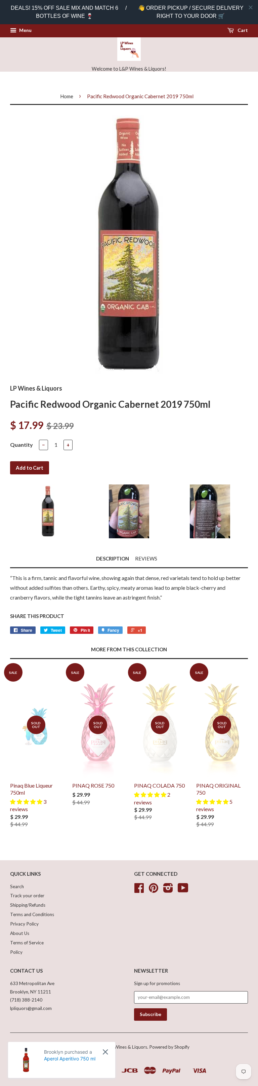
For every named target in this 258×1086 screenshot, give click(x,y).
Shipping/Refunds (27, 905)
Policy (16, 952)
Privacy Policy (24, 924)
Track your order (27, 895)
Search (17, 886)
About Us (19, 933)
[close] (251, 7)
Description (112, 558)
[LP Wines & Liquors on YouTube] (183, 890)
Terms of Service (27, 942)
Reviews (146, 558)
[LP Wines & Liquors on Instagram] (168, 890)
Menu (25, 30)
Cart (242, 30)
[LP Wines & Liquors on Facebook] (139, 890)
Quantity (21, 444)
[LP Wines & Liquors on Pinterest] (153, 890)
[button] (26, 801)
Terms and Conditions (32, 914)
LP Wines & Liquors (127, 1047)
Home (66, 96)
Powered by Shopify (169, 1047)
